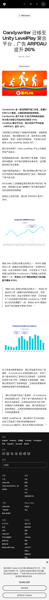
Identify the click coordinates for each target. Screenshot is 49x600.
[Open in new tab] (17, 486)
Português (37, 440)
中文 (3, 444)
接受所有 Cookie (24, 595)
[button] (24, 16)
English (5, 440)
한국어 (26, 444)
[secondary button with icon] (43, 4)
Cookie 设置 (24, 582)
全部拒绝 (24, 588)
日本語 (20, 440)
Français (28, 440)
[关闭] (47, 562)
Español (10, 444)
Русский (19, 444)
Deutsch (13, 440)
